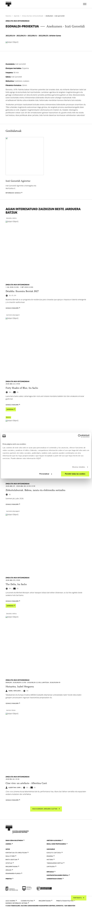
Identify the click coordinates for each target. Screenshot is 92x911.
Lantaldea (51, 866)
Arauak (8, 870)
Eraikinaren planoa (13, 873)
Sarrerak (10, 409)
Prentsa (9, 879)
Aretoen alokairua (54, 840)
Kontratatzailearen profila (57, 875)
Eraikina (50, 856)
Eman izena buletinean (14, 840)
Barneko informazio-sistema (16, 903)
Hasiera (8, 16)
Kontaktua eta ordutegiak (16, 852)
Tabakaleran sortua (55, 863)
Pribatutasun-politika (64, 901)
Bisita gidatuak (11, 859)
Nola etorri (10, 856)
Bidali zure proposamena (56, 844)
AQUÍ (38, 458)
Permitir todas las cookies (75, 474)
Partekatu (77, 898)
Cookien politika (27, 901)
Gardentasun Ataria (54, 879)
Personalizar (44, 474)
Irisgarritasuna (12, 866)
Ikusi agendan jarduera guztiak (44, 809)
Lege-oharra (10, 901)
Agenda (16, 16)
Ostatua (9, 863)
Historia (50, 859)
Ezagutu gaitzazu (54, 852)
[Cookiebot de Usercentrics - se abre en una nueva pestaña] (79, 436)
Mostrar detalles (78, 467)
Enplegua (50, 872)
